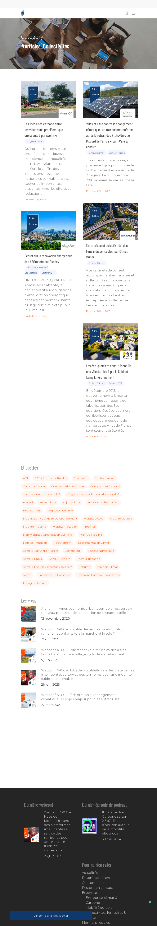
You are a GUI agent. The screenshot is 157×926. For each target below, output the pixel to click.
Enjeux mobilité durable (103, 502)
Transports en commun (54, 575)
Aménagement (105, 478)
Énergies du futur (35, 583)
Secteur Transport (88, 559)
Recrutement (62, 542)
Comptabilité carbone (105, 486)
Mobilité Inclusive (34, 526)
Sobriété (84, 567)
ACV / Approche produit (51, 478)
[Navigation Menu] (134, 13)
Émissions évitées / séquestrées (98, 575)
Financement (32, 510)
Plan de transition (35, 542)
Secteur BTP (48, 272)
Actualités (90, 873)
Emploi (28, 502)
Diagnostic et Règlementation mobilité (93, 494)
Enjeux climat (35, 141)
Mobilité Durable (121, 518)
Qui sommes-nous (96, 883)
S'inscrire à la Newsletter (51, 915)
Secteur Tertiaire (59, 559)
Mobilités (89, 526)
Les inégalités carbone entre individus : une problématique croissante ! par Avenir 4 (44, 129)
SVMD (27, 575)
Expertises (90, 893)
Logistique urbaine (60, 510)
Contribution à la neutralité (41, 494)
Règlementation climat (93, 542)
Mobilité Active (93, 518)
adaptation (81, 478)
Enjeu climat (47, 502)
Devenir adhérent (96, 878)
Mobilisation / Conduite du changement (50, 518)
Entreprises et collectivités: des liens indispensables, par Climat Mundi (107, 251)
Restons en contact (97, 888)
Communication (34, 486)
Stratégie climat (107, 567)
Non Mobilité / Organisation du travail (48, 534)
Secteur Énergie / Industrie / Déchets (47, 567)
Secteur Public (117, 152)
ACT (25, 478)
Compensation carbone (67, 486)
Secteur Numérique (101, 550)
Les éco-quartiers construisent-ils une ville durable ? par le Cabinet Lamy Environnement (108, 371)
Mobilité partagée (65, 526)
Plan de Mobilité (91, 534)
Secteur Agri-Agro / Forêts (40, 550)
